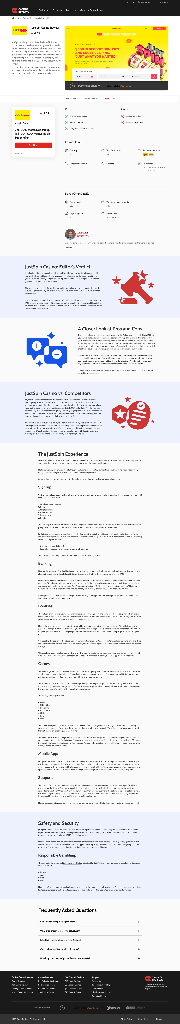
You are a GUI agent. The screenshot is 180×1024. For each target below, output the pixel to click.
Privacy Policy (126, 1019)
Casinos (56, 10)
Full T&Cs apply (19, 153)
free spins (122, 614)
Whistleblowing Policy (100, 992)
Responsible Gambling (100, 985)
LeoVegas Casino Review (22, 988)
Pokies (42, 702)
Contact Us (96, 981)
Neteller (41, 589)
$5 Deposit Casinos (73, 985)
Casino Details (90, 98)
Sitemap (159, 1019)
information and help (72, 863)
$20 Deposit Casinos (73, 992)
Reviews (42, 10)
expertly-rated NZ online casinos (138, 370)
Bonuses (70, 10)
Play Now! (33, 145)
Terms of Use (97, 988)
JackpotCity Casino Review (22, 992)
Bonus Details (111, 98)
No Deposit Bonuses (46, 985)
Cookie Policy (143, 1019)
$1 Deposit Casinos (73, 981)
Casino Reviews (18, 981)
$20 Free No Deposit (46, 992)
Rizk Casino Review (20, 985)
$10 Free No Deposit (46, 988)
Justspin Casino (22, 123)
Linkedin (68, 247)
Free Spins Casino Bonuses (49, 981)
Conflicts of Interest (99, 996)
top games (65, 278)
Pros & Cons (70, 98)
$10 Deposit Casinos (73, 988)
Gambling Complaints (90, 10)
